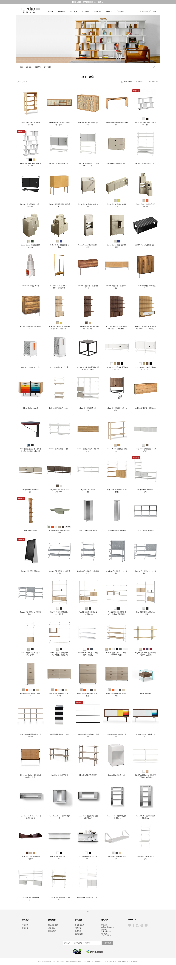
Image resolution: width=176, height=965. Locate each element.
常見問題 (78, 931)
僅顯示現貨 (128, 82)
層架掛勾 (38, 67)
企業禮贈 (25, 925)
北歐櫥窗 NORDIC (30, 10)
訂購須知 (78, 928)
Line (129, 925)
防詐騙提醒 (79, 934)
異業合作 (25, 928)
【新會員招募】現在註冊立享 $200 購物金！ (88, 2)
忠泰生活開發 (94, 951)
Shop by (108, 11)
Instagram (137, 925)
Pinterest (141, 925)
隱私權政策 (52, 931)
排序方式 (151, 82)
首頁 (21, 67)
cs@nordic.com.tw (107, 927)
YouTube (146, 925)
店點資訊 (120, 11)
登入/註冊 (145, 11)
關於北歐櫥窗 (53, 925)
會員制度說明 (79, 925)
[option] (88, 39)
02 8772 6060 (106, 932)
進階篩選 (139, 82)
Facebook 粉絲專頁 (133, 925)
